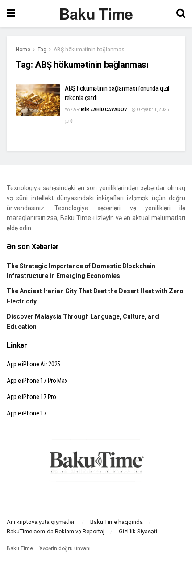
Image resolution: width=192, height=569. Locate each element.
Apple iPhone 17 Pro (31, 396)
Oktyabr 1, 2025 (152, 109)
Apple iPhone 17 (26, 413)
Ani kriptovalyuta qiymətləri (41, 522)
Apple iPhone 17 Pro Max (37, 380)
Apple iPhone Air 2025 (33, 364)
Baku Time (96, 13)
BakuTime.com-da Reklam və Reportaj (55, 531)
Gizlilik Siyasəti (138, 531)
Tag (42, 49)
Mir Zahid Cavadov (104, 109)
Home (23, 49)
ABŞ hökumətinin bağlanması (90, 49)
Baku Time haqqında (116, 522)
